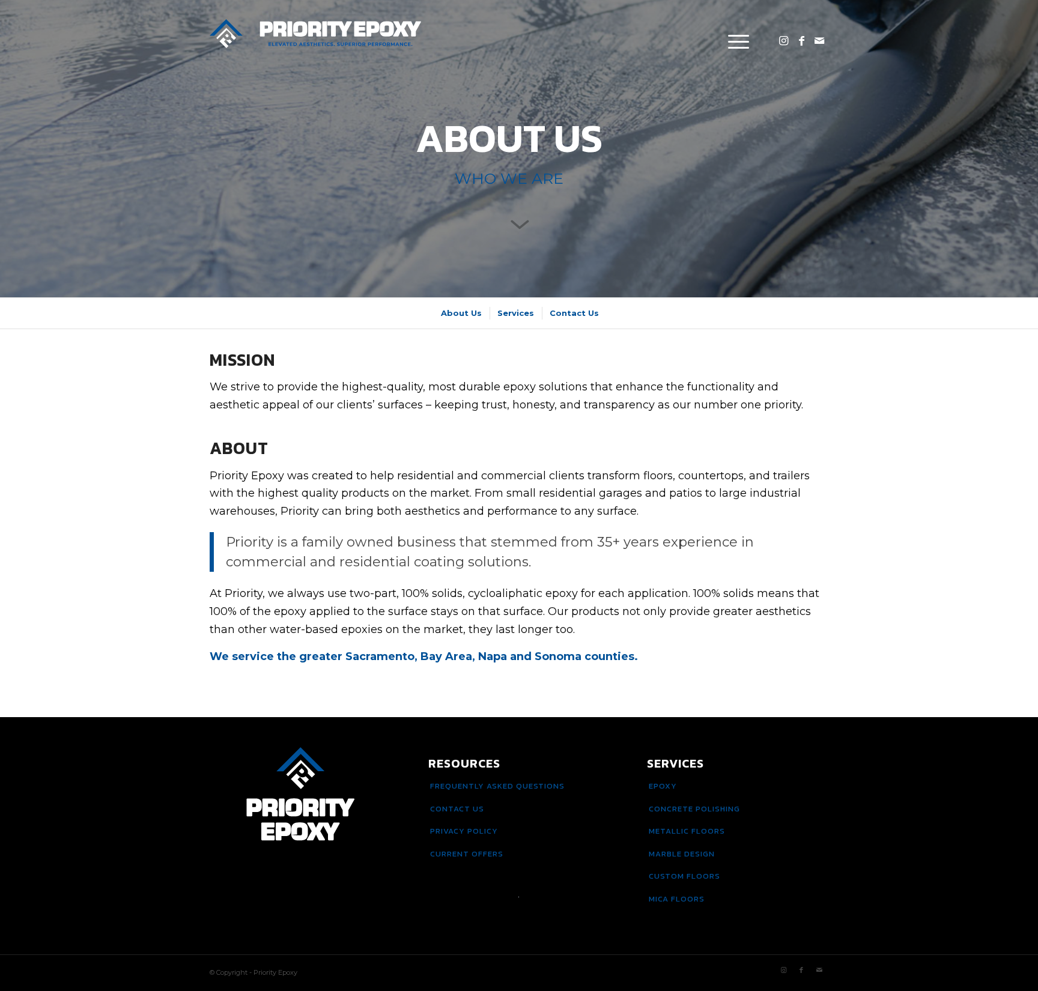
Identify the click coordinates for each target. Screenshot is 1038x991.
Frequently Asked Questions (497, 786)
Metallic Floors (687, 831)
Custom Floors (684, 876)
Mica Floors (677, 899)
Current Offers (466, 853)
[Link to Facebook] (801, 41)
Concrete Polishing (694, 808)
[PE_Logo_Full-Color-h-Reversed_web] (315, 41)
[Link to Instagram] (783, 41)
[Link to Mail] (819, 41)
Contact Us (457, 808)
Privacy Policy (464, 831)
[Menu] (734, 41)
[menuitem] (734, 41)
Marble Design (682, 853)
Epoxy (663, 786)
